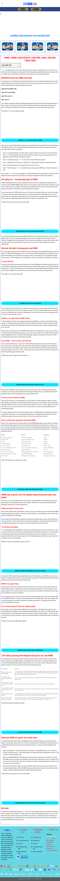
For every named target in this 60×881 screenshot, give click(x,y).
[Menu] (2, 3)
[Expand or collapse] (19, 65)
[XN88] (30, 3)
